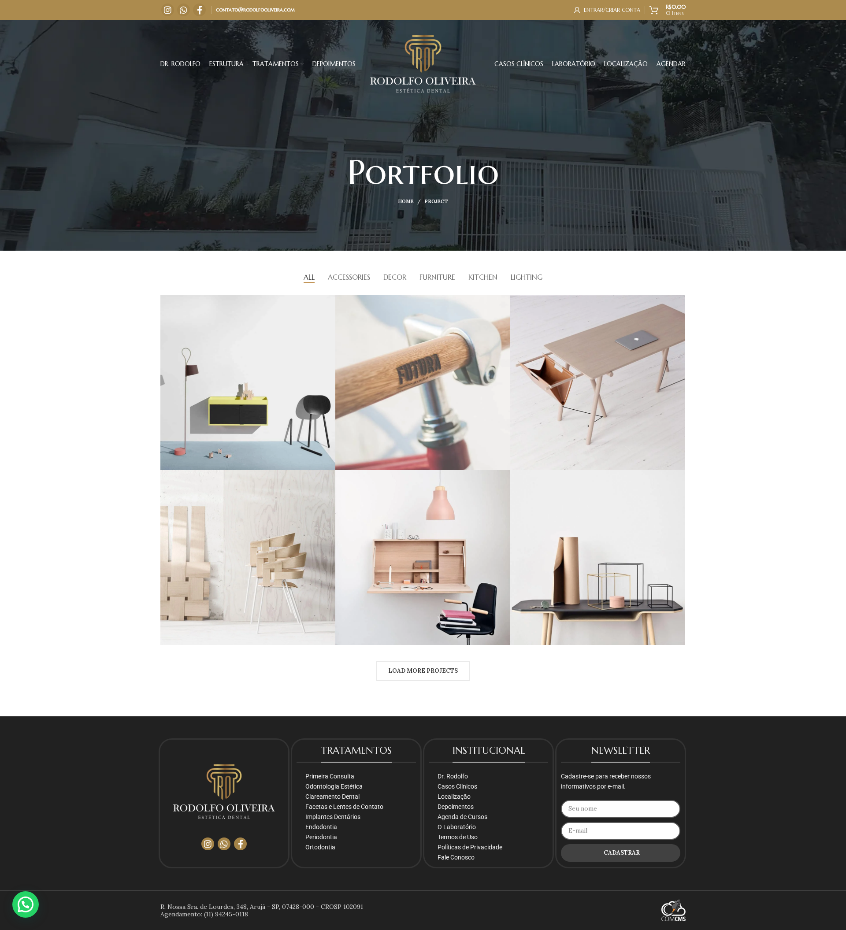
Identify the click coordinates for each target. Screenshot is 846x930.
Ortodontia (320, 847)
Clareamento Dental (332, 796)
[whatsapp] (183, 10)
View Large (328, 301)
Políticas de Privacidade (470, 847)
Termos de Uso (458, 837)
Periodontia (321, 837)
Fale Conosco (456, 857)
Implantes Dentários (332, 816)
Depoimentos (456, 806)
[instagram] (167, 10)
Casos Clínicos (457, 786)
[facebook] (199, 10)
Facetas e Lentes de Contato (344, 806)
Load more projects (423, 670)
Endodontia (321, 826)
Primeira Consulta (329, 776)
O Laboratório (457, 826)
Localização (454, 796)
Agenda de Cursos (462, 816)
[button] (25, 904)
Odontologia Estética (334, 786)
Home (406, 201)
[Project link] (247, 382)
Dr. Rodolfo (453, 776)
